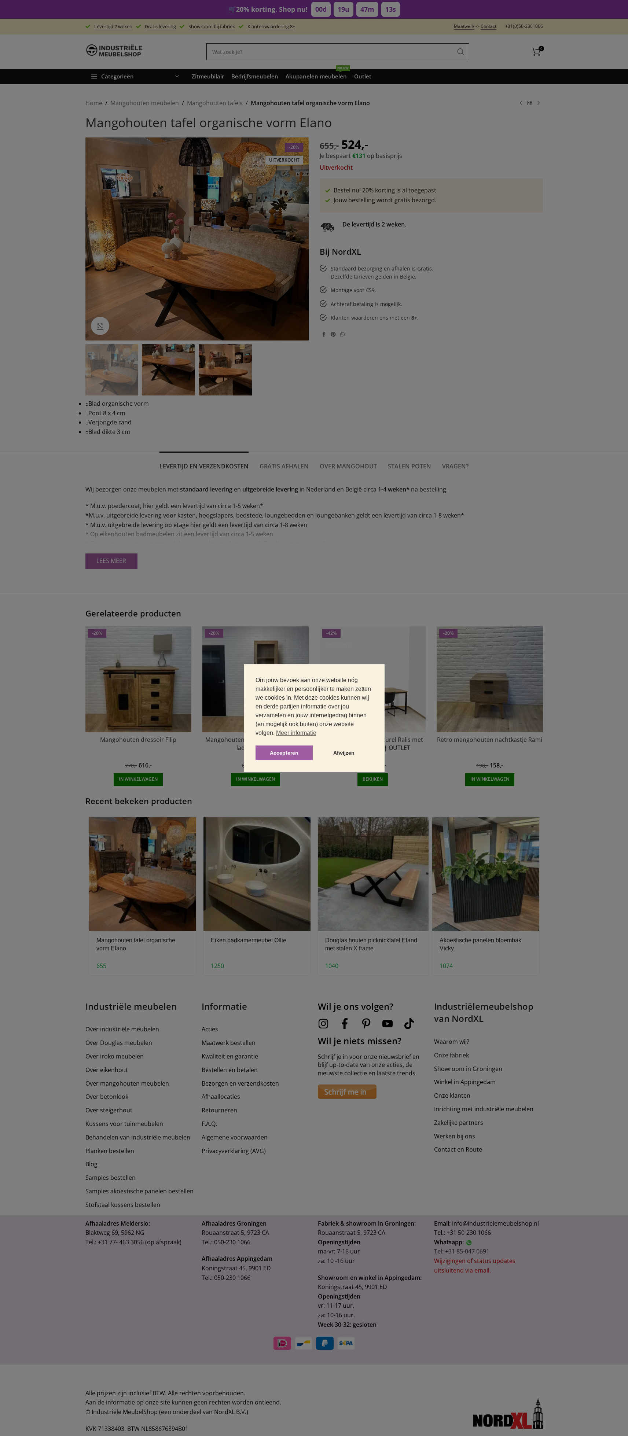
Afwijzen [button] (344, 753)
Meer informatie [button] (296, 733)
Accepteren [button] (284, 753)
